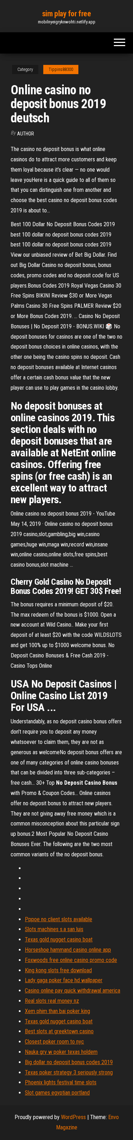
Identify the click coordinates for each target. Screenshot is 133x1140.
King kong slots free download (58, 970)
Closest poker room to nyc (54, 1041)
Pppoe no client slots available (58, 919)
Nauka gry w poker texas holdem (61, 1052)
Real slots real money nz (52, 1000)
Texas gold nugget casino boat (59, 939)
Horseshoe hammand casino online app (68, 949)
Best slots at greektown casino (59, 1031)
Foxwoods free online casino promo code (71, 960)
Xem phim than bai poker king (57, 1011)
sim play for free (66, 13)
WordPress (73, 1117)
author (25, 134)
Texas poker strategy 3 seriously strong (69, 1072)
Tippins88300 (61, 69)
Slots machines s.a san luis (54, 929)
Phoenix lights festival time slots (60, 1082)
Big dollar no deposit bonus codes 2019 (69, 1062)
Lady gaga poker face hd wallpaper (63, 980)
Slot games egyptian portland (57, 1092)
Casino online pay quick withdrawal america (72, 990)
